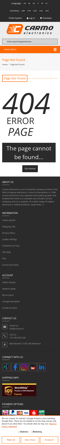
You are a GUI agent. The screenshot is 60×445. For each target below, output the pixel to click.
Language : (16, 3)
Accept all (49, 440)
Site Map (6, 252)
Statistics (24, 432)
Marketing (37, 432)
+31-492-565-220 (17, 337)
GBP (23, 11)
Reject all (11, 440)
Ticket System (8, 220)
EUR (29, 11)
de (34, 3)
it (38, 3)
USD (47, 11)
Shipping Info (8, 226)
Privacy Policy (8, 233)
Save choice (30, 440)
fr (42, 3)
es (46, 3)
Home (5, 64)
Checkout (47, 18)
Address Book (8, 288)
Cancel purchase (10, 264)
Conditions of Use (10, 245)
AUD (35, 11)
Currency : (15, 10)
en (25, 3)
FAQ (4, 258)
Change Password (11, 301)
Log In (32, 18)
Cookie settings (9, 239)
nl (29, 3)
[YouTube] (33, 367)
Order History (8, 282)
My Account (8, 295)
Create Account (9, 307)
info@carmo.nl (16, 328)
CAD (41, 11)
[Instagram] (24, 367)
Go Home (30, 168)
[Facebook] (15, 367)
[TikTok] (6, 367)
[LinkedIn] (41, 367)
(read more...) (37, 204)
